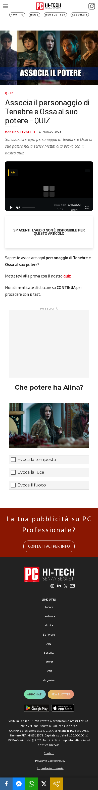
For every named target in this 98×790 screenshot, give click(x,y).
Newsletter (55, 14)
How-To (17, 14)
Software (49, 634)
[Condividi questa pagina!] (56, 783)
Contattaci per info (49, 546)
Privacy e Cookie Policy (50, 760)
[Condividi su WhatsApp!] (31, 783)
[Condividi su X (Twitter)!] (44, 783)
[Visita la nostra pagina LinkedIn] (59, 586)
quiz (67, 276)
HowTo (49, 662)
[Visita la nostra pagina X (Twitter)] (66, 586)
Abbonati (79, 14)
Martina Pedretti (20, 131)
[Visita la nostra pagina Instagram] (52, 586)
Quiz (9, 93)
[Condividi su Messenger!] (19, 783)
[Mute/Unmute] (18, 207)
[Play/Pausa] (11, 207)
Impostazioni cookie (50, 768)
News (34, 14)
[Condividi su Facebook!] (6, 783)
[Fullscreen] (87, 207)
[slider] (28, 207)
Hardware (48, 616)
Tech (49, 671)
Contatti (49, 753)
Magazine (48, 680)
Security (49, 652)
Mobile (49, 625)
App (49, 643)
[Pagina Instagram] (91, 6)
